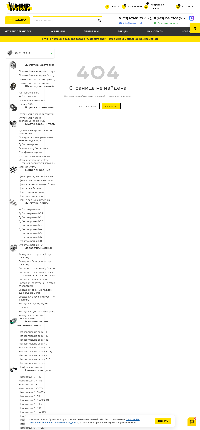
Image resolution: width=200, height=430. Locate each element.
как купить (154, 31)
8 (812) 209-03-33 (131, 18)
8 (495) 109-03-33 (166, 18)
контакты (188, 31)
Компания (58, 31)
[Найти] (99, 20)
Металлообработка (18, 31)
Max (191, 18)
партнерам (91, 31)
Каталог (20, 20)
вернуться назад (87, 106)
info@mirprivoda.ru (134, 23)
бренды (123, 31)
